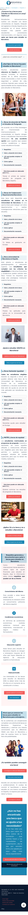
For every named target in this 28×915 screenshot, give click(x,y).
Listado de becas (14, 50)
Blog (3, 908)
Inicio (2, 8)
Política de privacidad (8, 900)
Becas (8, 8)
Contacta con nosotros (8, 904)
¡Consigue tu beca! (14, 799)
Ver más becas (14, 697)
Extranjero (15, 8)
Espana (22, 8)
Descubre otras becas (14, 777)
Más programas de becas (14, 363)
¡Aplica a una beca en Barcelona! (14, 356)
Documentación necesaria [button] (12, 165)
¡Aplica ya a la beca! (14, 185)
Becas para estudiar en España (14, 859)
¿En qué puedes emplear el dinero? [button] (13, 157)
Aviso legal (5, 899)
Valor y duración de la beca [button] (13, 153)
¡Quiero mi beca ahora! (14, 535)
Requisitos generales (14, 45)
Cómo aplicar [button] (8, 161)
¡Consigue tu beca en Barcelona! (14, 770)
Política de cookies (7, 902)
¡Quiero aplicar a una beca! (14, 692)
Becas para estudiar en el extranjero (14, 865)
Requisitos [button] (7, 149)
